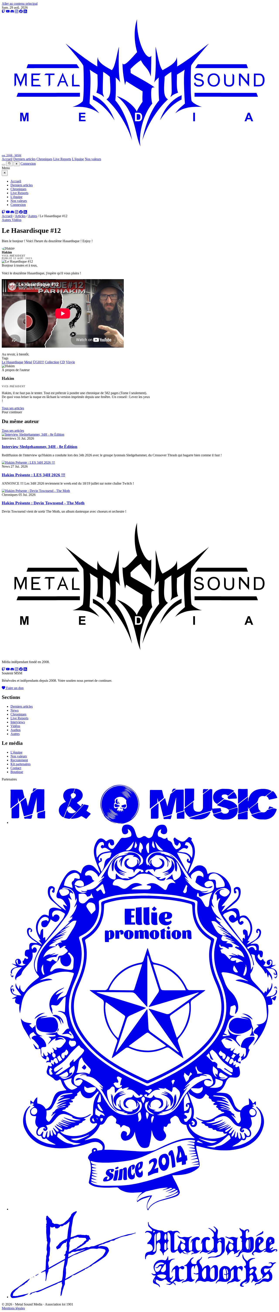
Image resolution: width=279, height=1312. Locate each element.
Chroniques (44, 159)
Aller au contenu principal (19, 3)
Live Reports (62, 159)
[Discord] (12, 11)
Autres (32, 216)
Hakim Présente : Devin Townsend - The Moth (43, 503)
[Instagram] (16, 11)
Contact (15, 768)
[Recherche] (9, 163)
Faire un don (14, 688)
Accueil (7, 159)
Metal (28, 362)
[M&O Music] (143, 822)
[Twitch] (3, 11)
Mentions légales (13, 1308)
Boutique (16, 772)
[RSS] (25, 11)
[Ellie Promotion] (143, 1209)
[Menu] (3, 164)
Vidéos (16, 220)
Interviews (17, 722)
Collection (52, 362)
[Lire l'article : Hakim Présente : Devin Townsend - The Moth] (36, 491)
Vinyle (70, 362)
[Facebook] (21, 11)
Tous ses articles (13, 408)
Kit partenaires (20, 764)
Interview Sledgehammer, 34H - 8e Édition (39, 446)
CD (62, 362)
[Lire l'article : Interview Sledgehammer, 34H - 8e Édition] (33, 434)
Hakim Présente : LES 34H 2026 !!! (33, 475)
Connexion (28, 163)
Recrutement (19, 760)
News (14, 710)
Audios (15, 730)
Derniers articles (24, 159)
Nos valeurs (93, 159)
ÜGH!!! (38, 362)
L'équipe (78, 159)
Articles (20, 216)
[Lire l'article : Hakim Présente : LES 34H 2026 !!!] (28, 462)
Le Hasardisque (12, 362)
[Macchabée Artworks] (143, 1297)
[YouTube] (8, 11)
